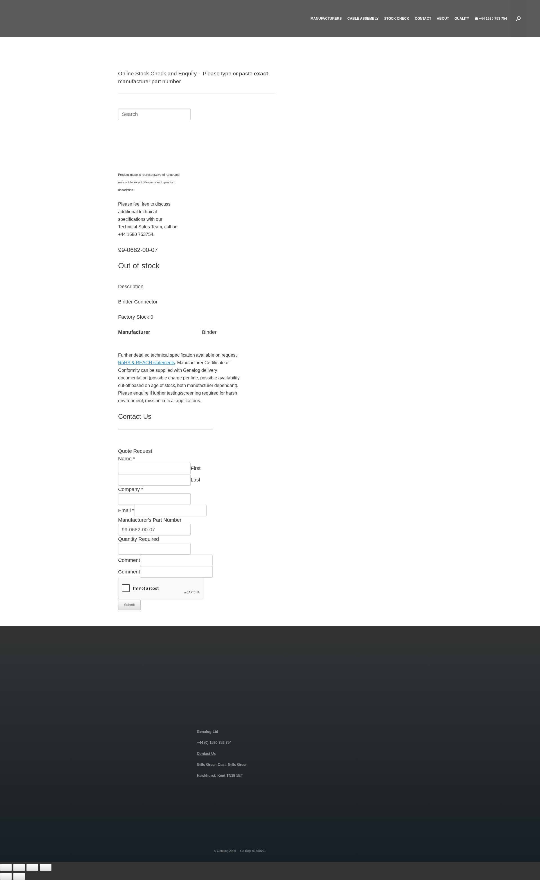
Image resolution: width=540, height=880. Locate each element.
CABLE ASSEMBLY (363, 19)
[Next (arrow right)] (19, 876)
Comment (129, 560)
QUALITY (461, 19)
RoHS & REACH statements (146, 362)
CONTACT (423, 19)
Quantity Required (138, 539)
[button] (518, 18)
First (196, 468)
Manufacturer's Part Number (149, 520)
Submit (129, 605)
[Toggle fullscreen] (19, 867)
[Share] (32, 867)
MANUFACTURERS (326, 19)
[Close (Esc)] (45, 867)
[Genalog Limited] (59, 18)
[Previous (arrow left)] (6, 876)
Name (126, 459)
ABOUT (443, 19)
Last (195, 480)
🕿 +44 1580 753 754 (491, 19)
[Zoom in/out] (6, 867)
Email (126, 510)
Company (130, 489)
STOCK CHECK (396, 19)
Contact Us (206, 753)
